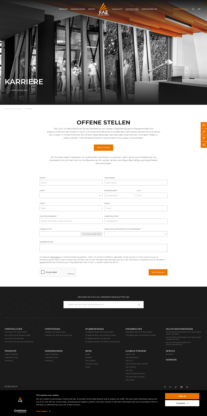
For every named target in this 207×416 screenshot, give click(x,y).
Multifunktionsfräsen (179, 329)
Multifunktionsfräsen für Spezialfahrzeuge (178, 343)
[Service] (204, 132)
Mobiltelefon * (111, 216)
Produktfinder (180, 9)
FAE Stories (90, 361)
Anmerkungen (46, 242)
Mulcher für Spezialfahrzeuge (19, 342)
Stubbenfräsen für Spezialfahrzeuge (102, 342)
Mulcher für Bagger (14, 338)
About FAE (130, 354)
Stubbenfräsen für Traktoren (99, 332)
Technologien (91, 364)
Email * (107, 203)
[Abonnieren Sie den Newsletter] (204, 145)
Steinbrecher (134, 329)
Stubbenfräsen (94, 329)
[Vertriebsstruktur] (204, 138)
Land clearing (11, 354)
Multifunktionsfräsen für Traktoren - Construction (184, 338)
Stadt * (43, 203)
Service (170, 351)
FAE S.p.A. (130, 361)
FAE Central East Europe (13, 109)
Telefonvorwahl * (49, 216)
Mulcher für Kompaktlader (17, 335)
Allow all (182, 396)
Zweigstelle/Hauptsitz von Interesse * (122, 229)
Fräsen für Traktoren (55, 332)
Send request (158, 272)
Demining (9, 361)
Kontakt (170, 354)
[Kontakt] (204, 125)
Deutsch (12, 386)
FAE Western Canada (135, 377)
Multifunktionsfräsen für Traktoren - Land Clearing (184, 333)
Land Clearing (51, 354)
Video (87, 367)
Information (55, 257)
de (199, 9)
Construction (11, 357)
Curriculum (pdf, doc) (92, 234)
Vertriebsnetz (132, 357)
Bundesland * (111, 190)
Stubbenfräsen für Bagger (97, 338)
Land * (43, 190)
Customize (180, 403)
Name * (43, 178)
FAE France (131, 367)
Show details (41, 411)
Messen (88, 357)
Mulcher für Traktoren (16, 332)
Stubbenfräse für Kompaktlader (100, 335)
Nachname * (110, 178)
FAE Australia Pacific (135, 373)
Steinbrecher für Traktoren (139, 332)
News (88, 351)
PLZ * (139, 190)
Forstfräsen (52, 329)
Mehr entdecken (20, 90)
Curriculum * (46, 229)
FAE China (130, 380)
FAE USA (129, 370)
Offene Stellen (103, 147)
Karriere (171, 360)
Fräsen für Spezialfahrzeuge (58, 335)
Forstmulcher (13, 329)
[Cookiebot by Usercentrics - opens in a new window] (20, 411)
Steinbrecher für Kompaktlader (141, 335)
